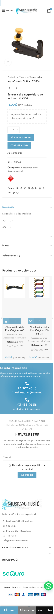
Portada (12, 77)
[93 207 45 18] (27, 383)
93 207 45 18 (27, 388)
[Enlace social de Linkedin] (25, 3)
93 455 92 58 (27, 405)
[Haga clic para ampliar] (7, 62)
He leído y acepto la (28, 467)
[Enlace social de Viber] (44, 3)
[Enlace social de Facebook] (10, 3)
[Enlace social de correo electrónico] (17, 3)
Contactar (45, 610)
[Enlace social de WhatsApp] (32, 3)
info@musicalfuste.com (15, 540)
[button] (48, 585)
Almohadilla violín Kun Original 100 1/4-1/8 (39, 330)
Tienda (22, 77)
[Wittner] (11, 178)
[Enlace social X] (13, 3)
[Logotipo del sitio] (27, 10)
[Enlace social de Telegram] (40, 3)
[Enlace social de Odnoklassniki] (28, 3)
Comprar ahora (19, 145)
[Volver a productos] (13, 88)
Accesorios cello (16, 171)
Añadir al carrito (20, 138)
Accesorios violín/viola (14, 338)
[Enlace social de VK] (36, 3)
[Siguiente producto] (16, 88)
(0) (21, 346)
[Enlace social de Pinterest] (21, 3)
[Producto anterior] (9, 88)
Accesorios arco (29, 168)
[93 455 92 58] (27, 400)
